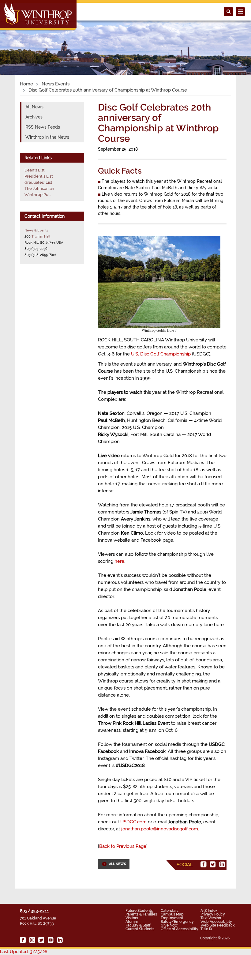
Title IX (206, 929)
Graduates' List (38, 182)
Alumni (132, 921)
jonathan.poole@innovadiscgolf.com (159, 829)
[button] (19, 41)
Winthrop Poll (37, 194)
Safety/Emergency (177, 921)
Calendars (169, 910)
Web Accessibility (216, 921)
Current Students (140, 929)
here (119, 561)
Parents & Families (141, 914)
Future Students (139, 910)
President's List (38, 176)
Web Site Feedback (217, 925)
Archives (34, 117)
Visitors (132, 918)
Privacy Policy (212, 914)
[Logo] (38, 15)
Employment (172, 918)
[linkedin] (222, 864)
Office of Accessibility (179, 929)
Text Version (210, 918)
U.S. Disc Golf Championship (161, 354)
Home (26, 84)
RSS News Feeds (42, 127)
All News (34, 106)
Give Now (169, 925)
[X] (213, 864)
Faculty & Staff (138, 925)
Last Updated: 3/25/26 (23, 951)
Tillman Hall (41, 236)
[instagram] (32, 940)
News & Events (36, 230)
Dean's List (34, 170)
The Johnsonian (39, 188)
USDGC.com (133, 822)
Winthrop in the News (47, 137)
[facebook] (203, 864)
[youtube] (50, 940)
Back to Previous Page (122, 846)
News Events (55, 84)
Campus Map (172, 914)
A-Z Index (208, 910)
